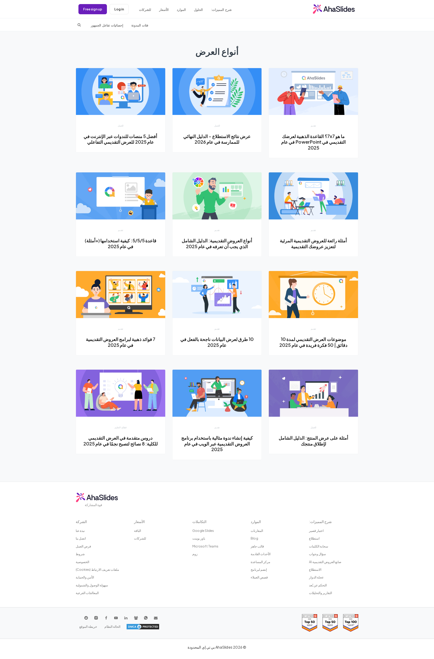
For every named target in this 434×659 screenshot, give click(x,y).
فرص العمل (83, 546)
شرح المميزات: (221, 10)
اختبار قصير (316, 530)
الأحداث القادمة (261, 554)
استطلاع (314, 538)
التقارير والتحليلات (320, 593)
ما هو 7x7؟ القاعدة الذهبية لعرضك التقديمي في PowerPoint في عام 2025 (313, 141)
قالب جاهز (257, 546)
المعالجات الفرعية (87, 593)
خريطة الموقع (88, 626)
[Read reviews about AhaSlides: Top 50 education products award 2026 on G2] (330, 623)
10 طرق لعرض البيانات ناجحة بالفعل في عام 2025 (217, 342)
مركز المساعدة (260, 562)
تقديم (313, 125)
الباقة (137, 530)
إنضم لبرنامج (259, 569)
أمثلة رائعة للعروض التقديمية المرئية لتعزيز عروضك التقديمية (313, 243)
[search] (79, 24)
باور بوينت (198, 538)
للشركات (145, 10)
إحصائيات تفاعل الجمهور (107, 25)
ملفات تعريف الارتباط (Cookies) (97, 569)
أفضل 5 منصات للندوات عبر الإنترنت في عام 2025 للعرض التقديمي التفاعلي (120, 139)
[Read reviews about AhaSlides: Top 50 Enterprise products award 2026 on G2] (309, 623)
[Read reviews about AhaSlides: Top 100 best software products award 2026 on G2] (350, 623)
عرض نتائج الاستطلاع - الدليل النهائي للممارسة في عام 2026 (217, 139)
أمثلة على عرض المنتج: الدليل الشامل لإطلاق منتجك (313, 440)
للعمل (217, 125)
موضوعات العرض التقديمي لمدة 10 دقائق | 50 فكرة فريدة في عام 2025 (313, 342)
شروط (80, 554)
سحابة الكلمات (318, 546)
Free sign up (92, 9)
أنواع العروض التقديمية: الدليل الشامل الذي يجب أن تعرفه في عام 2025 (217, 243)
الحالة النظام (112, 626)
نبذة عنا (80, 530)
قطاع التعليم (121, 427)
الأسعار (164, 10)
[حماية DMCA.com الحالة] (143, 626)
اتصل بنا (81, 538)
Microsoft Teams (205, 546)
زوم (195, 554)
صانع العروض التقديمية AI (325, 562)
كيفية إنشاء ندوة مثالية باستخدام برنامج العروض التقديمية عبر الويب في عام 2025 (217, 443)
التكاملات (199, 521)
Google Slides (203, 530)
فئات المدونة (139, 25)
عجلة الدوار (316, 577)
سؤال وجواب (317, 554)
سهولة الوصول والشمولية (92, 585)
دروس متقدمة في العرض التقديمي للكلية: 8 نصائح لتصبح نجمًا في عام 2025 (120, 440)
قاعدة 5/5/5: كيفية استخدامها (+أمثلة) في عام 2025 (120, 243)
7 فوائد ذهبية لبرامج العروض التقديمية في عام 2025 (120, 342)
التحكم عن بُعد (318, 585)
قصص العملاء (259, 577)
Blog (254, 538)
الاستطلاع (315, 569)
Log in (119, 9)
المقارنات (257, 530)
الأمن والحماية (85, 577)
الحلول (198, 10)
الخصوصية (82, 562)
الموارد (181, 10)
